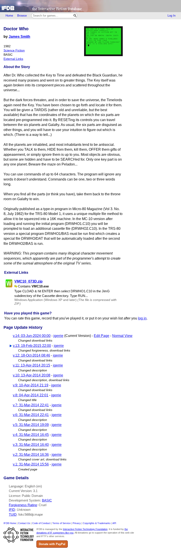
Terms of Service (61, 523)
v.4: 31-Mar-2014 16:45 (31, 435)
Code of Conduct (41, 523)
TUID (13, 514)
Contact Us (24, 523)
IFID (12, 509)
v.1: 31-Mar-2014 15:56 (31, 464)
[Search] (75, 15)
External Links (13, 59)
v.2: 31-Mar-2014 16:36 (31, 454)
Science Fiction (14, 50)
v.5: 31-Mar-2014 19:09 (31, 425)
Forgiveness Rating (23, 505)
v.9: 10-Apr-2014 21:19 (30, 385)
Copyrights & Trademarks (97, 523)
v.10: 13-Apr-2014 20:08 (31, 375)
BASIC (47, 500)
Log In (171, 15)
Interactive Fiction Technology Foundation (85, 529)
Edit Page (101, 336)
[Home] (90, 6)
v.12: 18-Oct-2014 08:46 (31, 355)
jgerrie (58, 336)
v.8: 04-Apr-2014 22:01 (30, 395)
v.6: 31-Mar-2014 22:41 (31, 415)
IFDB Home (10, 523)
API (114, 523)
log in (142, 318)
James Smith (19, 36)
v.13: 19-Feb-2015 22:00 (32, 346)
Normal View (122, 336)
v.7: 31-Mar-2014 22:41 (31, 405)
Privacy (77, 523)
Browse (22, 15)
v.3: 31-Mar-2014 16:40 (31, 445)
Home (9, 15)
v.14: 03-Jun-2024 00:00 (32, 336)
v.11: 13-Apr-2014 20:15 (31, 365)
